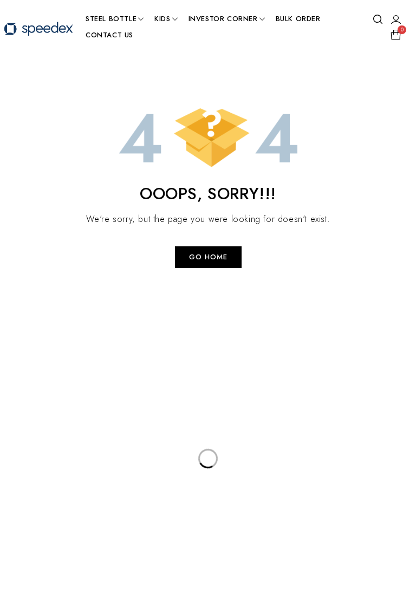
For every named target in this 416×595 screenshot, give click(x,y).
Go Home (208, 257)
